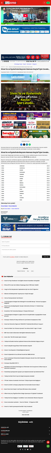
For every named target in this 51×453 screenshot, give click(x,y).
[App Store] (19, 446)
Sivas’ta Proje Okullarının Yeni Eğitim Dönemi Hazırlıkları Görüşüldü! (22, 280)
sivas (32, 271)
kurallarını (12, 257)
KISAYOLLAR (5, 427)
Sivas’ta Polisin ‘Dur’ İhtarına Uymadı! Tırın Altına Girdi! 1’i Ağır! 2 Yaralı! (23, 328)
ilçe (28, 271)
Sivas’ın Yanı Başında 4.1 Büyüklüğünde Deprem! (17, 350)
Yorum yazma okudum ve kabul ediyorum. (15, 257)
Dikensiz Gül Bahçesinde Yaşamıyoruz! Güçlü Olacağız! (18, 293)
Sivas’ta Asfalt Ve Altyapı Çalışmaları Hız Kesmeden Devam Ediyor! (22, 384)
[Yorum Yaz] (48, 446)
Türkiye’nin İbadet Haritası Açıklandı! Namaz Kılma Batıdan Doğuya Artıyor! (24, 341)
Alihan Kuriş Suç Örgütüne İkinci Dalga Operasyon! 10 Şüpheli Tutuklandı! (23, 393)
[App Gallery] (31, 446)
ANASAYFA (3, 66)
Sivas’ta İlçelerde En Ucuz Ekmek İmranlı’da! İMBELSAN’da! (19, 354)
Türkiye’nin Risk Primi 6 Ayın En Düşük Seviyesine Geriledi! (19, 376)
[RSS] (30, 449)
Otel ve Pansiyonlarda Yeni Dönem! (13, 298)
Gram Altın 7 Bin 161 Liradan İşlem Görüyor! (15, 337)
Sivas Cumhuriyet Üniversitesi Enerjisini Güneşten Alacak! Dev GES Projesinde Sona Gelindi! (24, 358)
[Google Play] (25, 446)
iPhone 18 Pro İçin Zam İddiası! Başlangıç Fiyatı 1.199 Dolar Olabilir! (21, 285)
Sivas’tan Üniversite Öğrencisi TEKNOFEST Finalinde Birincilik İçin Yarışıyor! (23, 324)
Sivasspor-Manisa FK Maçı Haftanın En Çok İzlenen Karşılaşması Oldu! (22, 319)
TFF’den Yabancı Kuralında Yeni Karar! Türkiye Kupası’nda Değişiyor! (22, 380)
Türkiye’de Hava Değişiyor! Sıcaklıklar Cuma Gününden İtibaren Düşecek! (23, 398)
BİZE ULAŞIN (4, 434)
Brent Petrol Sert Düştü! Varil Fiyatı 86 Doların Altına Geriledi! (20, 389)
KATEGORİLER (5, 430)
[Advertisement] (25, 43)
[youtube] (27, 449)
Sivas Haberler (13, 206)
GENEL (7, 66)
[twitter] (22, 449)
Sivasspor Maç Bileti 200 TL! (11, 363)
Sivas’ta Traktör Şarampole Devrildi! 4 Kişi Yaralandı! (18, 406)
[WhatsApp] (48, 3)
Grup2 (24, 64)
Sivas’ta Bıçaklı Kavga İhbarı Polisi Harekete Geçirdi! (18, 345)
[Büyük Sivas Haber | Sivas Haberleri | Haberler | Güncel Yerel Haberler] (10, 3)
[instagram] (25, 449)
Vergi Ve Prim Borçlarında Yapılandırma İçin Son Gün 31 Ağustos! (21, 289)
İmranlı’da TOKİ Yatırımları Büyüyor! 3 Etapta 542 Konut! (19, 311)
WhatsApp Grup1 (18, 64)
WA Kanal (29, 64)
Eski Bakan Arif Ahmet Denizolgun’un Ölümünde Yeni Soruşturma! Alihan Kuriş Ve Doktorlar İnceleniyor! (25, 367)
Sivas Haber (4, 206)
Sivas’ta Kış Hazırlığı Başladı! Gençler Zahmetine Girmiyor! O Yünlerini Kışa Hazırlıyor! (23, 306)
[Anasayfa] (48, 442)
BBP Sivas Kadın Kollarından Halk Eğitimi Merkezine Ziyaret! (19, 332)
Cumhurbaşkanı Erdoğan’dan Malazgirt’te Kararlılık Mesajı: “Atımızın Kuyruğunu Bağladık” (25, 302)
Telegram (34, 64)
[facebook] (20, 449)
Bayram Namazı (21, 271)
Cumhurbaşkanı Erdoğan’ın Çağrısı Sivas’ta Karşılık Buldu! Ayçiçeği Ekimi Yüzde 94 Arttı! (25, 315)
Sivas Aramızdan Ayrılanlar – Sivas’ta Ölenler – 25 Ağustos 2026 (21, 402)
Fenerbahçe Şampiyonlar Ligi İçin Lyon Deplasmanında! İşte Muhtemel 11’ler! (24, 371)
